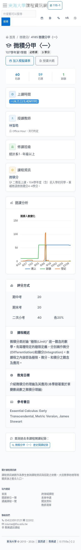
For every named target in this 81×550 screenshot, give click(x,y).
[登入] (50, 18)
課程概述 (23, 333)
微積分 (24, 37)
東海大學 (12, 541)
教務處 (52, 541)
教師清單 (46, 505)
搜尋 (5, 21)
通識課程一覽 (9, 501)
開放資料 (46, 501)
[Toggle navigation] (5, 5)
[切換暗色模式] (75, 18)
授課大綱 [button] (48, 60)
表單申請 (46, 497)
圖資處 (41, 541)
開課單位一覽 (9, 497)
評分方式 (23, 285)
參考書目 (23, 402)
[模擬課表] (42, 18)
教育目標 (23, 375)
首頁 (12, 37)
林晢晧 (13, 125)
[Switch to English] (58, 18)
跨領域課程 (47, 494)
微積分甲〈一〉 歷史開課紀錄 (31, 445)
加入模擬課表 (21, 60)
